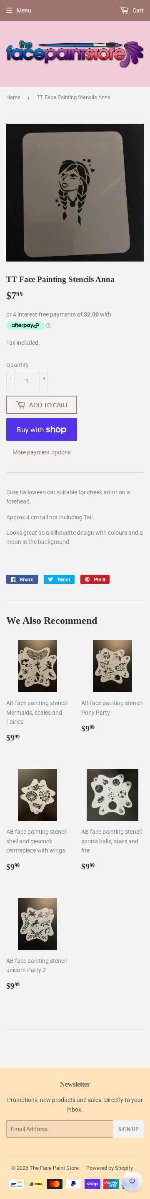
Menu (24, 10)
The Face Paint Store (54, 1168)
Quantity (17, 364)
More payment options (41, 452)
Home (13, 97)
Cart (137, 10)
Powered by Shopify (109, 1168)
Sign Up (128, 1129)
